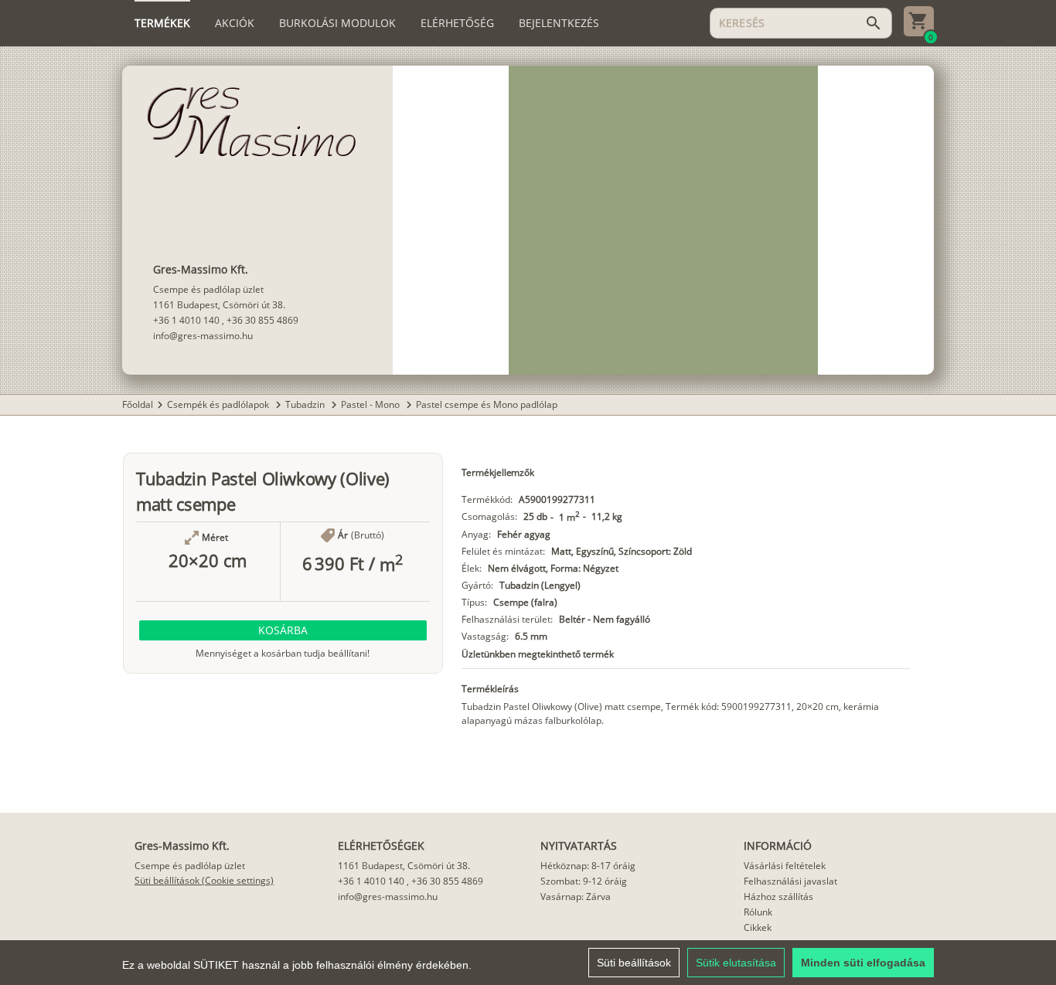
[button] (283, 630)
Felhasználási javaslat (790, 881)
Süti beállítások (634, 962)
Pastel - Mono (371, 404)
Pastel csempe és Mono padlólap (486, 404)
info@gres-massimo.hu (203, 335)
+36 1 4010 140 (186, 320)
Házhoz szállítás (778, 896)
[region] (528, 962)
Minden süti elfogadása (863, 962)
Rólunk (758, 912)
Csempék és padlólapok (219, 404)
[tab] (162, 23)
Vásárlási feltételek (785, 865)
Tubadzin (306, 404)
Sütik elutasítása (736, 962)
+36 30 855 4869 (262, 320)
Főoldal (137, 404)
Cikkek (758, 927)
